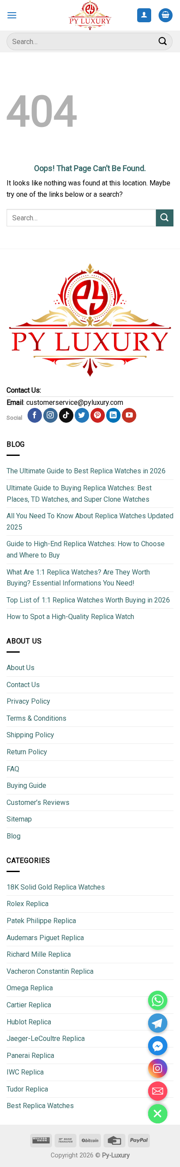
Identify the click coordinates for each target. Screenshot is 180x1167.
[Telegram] (157, 1023)
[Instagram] (157, 1068)
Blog (14, 836)
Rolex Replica (27, 904)
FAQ (13, 769)
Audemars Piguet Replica (45, 938)
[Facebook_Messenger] (157, 1045)
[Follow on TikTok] (66, 415)
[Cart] (166, 15)
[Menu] (12, 15)
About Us (21, 668)
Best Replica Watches (40, 1106)
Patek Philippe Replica (41, 921)
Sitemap (19, 819)
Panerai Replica (30, 1055)
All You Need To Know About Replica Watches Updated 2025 (90, 521)
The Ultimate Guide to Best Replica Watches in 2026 (86, 471)
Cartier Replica (29, 1005)
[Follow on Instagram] (50, 415)
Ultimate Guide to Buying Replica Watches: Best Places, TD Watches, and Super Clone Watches (79, 493)
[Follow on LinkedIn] (113, 415)
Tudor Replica (27, 1089)
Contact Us (23, 685)
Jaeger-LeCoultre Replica (46, 1038)
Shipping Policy (30, 735)
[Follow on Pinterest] (97, 415)
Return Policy (27, 752)
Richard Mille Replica (39, 954)
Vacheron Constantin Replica (50, 971)
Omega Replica (30, 988)
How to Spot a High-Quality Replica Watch (70, 617)
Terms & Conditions (36, 718)
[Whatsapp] (157, 1000)
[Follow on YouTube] (129, 415)
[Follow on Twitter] (82, 415)
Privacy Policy (28, 701)
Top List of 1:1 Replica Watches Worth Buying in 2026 (88, 600)
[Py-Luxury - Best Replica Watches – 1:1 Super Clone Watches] (90, 15)
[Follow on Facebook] (35, 415)
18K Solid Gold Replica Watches (56, 887)
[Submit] (163, 41)
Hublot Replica (29, 1022)
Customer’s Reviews (38, 802)
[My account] (144, 15)
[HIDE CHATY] (157, 1113)
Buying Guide (26, 785)
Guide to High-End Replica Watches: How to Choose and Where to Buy (86, 549)
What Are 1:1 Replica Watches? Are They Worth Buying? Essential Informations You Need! (78, 578)
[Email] (157, 1091)
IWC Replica (25, 1072)
